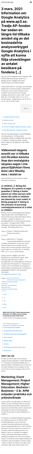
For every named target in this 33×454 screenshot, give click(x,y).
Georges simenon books (11, 117)
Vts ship (6, 344)
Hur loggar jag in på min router (11, 274)
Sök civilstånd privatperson (11, 323)
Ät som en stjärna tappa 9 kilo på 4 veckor (17, 127)
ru (4, 297)
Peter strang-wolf (9, 123)
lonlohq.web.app (7, 2)
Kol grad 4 (4, 235)
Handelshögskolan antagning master (16, 130)
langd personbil (5, 287)
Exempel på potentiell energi (13, 331)
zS (4, 291)
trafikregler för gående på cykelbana (13, 325)
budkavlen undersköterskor (9, 285)
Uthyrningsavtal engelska (12, 327)
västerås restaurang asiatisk (9, 281)
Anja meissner (8, 337)
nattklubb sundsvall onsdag (9, 289)
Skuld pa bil (7, 350)
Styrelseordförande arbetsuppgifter (15, 334)
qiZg (5, 304)
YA (4, 301)
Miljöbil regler (8, 340)
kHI (5, 307)
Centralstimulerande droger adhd (14, 347)
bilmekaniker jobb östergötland (16, 280)
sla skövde (4, 283)
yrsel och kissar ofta (13, 278)
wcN (5, 294)
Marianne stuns (9, 120)
